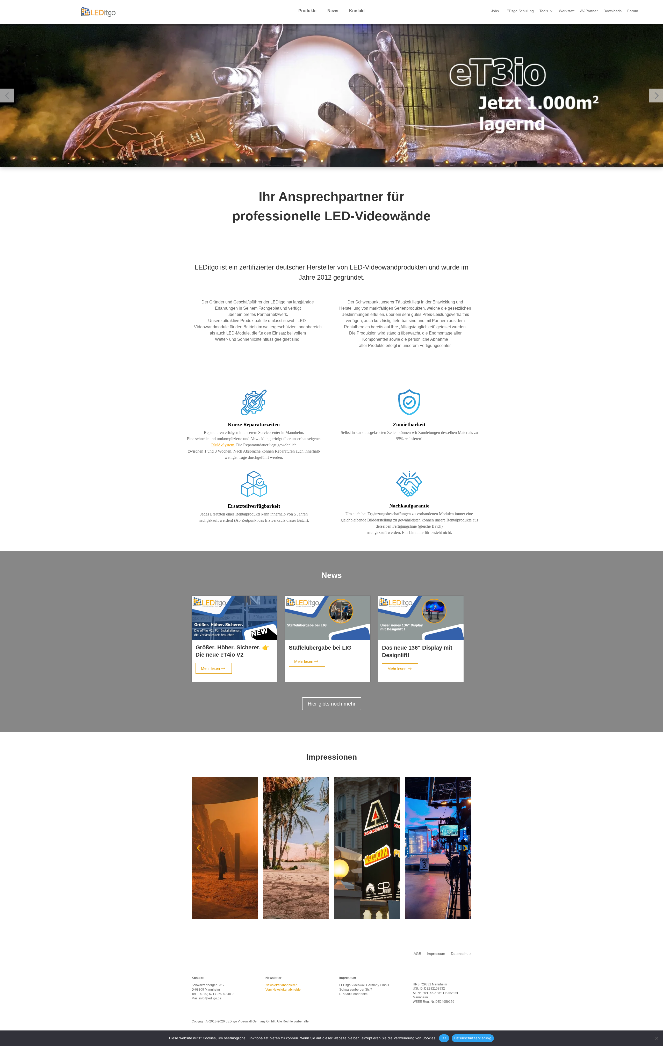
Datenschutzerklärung (472, 1038)
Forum (632, 11)
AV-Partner (589, 11)
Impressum (436, 954)
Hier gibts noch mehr (332, 704)
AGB (417, 954)
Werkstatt (566, 11)
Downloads (612, 11)
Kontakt (357, 11)
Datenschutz (461, 954)
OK (444, 1038)
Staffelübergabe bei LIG (320, 647)
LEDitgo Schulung (519, 11)
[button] (7, 96)
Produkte (307, 11)
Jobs (495, 11)
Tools (543, 11)
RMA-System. (223, 445)
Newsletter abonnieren (281, 985)
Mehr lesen (210, 668)
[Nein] (656, 1038)
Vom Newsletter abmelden (283, 989)
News (332, 11)
